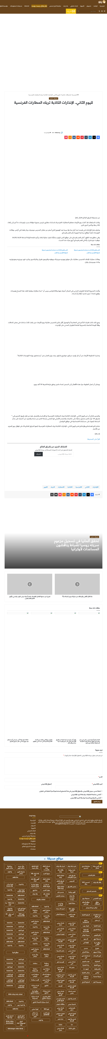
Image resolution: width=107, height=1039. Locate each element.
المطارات (60, 487)
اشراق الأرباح (86, 982)
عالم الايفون (97, 935)
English (26, 6)
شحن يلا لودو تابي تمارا (61, 975)
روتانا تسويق (97, 952)
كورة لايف (21, 926)
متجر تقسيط (60, 951)
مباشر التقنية (86, 973)
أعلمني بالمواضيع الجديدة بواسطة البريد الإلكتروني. (85, 798)
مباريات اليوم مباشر (46, 911)
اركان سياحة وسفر (91, 908)
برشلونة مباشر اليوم (9, 867)
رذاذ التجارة (86, 965)
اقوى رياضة (71, 892)
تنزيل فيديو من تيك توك (21, 1016)
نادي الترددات (97, 956)
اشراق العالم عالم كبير (60, 882)
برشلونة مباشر (35, 911)
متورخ (97, 948)
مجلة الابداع (85, 952)
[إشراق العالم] (102, 1)
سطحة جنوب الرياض (46, 980)
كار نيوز (86, 939)
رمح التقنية (97, 965)
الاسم (100, 777)
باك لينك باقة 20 (35, 874)
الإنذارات (95, 487)
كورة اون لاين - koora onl (21, 909)
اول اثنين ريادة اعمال (97, 867)
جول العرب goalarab (46, 1013)
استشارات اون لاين (86, 956)
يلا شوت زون (21, 1005)
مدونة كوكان (86, 935)
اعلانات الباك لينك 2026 (60, 887)
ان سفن (97, 920)
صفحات (33, 849)
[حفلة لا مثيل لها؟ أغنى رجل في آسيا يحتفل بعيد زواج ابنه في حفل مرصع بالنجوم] (18, 675)
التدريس (71, 881)
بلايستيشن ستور (72, 1009)
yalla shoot (35, 906)
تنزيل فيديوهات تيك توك (21, 1023)
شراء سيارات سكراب (35, 986)
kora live (9, 923)
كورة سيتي (35, 1009)
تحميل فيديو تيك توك (10, 1016)
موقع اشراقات (97, 903)
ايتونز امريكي (60, 934)
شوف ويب (86, 926)
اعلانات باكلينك (40, 899)
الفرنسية (78, 487)
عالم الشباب (91, 875)
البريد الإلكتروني (97, 784)
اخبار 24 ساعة (60, 909)
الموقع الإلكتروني (46, 784)
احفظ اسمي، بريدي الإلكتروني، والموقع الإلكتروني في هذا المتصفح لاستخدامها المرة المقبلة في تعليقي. (70, 791)
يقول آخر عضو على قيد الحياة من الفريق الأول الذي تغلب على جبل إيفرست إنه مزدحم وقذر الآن (66, 741)
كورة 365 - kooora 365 (21, 915)
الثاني (87, 487)
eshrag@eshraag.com (62, 824)
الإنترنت (95, 6)
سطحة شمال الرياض (46, 975)
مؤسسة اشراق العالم (29, 846)
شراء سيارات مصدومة (35, 997)
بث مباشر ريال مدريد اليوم (35, 1014)
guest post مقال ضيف (35, 867)
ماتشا (60, 1024)
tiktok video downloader (10, 1022)
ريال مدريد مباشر (46, 916)
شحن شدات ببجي (72, 992)
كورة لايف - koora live (21, 975)
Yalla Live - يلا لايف (9, 903)
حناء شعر (60, 1019)
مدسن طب (60, 892)
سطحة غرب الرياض (35, 975)
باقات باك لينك (60, 871)
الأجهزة (82, 6)
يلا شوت (46, 906)
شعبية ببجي (72, 1004)
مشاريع (35, 890)
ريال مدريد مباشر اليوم (21, 867)
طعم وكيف (97, 969)
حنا (72, 1024)
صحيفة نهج (97, 939)
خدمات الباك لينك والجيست (46, 868)
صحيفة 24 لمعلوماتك (16, 6)
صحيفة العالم (60, 914)
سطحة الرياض (46, 964)
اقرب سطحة (35, 980)
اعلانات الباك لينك (60, 876)
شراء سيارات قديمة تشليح (41, 1002)
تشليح (46, 985)
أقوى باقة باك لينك (35, 880)
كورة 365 (46, 1009)
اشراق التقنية (86, 915)
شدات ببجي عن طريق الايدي (60, 969)
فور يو (60, 986)
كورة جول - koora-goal (21, 890)
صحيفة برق (86, 898)
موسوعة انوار (97, 982)
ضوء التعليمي (97, 898)
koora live (10, 895)
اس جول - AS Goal (10, 915)
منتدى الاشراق (72, 886)
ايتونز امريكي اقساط (60, 981)
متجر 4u (71, 967)
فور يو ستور (60, 962)
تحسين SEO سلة (86, 883)
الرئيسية (102, 6)
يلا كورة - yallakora (10, 909)
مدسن (86, 948)
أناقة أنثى (86, 943)
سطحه (35, 963)
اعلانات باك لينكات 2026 (15, 994)
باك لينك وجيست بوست (72, 897)
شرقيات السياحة (85, 977)
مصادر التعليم (60, 896)
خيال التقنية (97, 926)
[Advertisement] (53, 28)
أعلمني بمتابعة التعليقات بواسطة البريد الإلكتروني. (86, 794)
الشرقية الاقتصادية (86, 930)
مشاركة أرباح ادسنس (55, 6)
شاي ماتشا (72, 1028)
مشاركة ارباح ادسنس (86, 867)
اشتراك (38, 454)
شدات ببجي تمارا (60, 924)
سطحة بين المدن (46, 969)
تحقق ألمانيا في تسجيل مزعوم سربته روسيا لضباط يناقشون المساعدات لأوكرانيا (76, 545)
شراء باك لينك (72, 866)
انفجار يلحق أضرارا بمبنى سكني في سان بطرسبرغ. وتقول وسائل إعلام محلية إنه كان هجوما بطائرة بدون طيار (89, 741)
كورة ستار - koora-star (9, 885)
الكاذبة (69, 487)
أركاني (97, 973)
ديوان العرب (46, 890)
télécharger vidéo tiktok (15, 1028)
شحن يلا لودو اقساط (61, 940)
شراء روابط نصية (72, 871)
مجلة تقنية (72, 903)
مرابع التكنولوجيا (86, 921)
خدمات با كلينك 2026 (46, 885)
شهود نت (86, 969)
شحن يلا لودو (72, 998)
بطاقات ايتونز (60, 1004)
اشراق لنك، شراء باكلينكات (72, 876)
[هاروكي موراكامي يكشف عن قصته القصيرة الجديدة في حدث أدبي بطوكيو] (41, 675)
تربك (52, 487)
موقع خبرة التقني (97, 943)
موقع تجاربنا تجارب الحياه (35, 885)
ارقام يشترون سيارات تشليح (46, 997)
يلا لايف (41, 1020)
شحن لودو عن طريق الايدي (60, 999)
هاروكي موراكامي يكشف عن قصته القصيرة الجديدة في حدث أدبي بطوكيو (42, 740)
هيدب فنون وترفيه (72, 915)
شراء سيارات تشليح (46, 992)
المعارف (97, 961)
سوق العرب (46, 873)
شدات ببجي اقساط (71, 924)
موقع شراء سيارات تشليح (35, 992)
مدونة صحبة (97, 976)
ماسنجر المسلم (91, 891)
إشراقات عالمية (66, 95)
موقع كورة (15, 952)
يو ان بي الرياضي (60, 904)
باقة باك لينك (97, 882)
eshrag (58, 132)
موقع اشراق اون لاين (86, 903)
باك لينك (65, 6)
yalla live (15, 877)
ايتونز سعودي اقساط (72, 940)
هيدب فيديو (85, 961)
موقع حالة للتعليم (72, 909)
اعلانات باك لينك (46, 894)
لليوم (45, 487)
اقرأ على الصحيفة (93, 439)
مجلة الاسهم (97, 929)
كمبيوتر (89, 6)
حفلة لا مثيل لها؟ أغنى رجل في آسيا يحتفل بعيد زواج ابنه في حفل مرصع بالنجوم (18, 740)
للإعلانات (25, 1036)
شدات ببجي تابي (60, 929)
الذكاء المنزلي (74, 6)
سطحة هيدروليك (35, 969)
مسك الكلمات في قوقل (97, 915)
